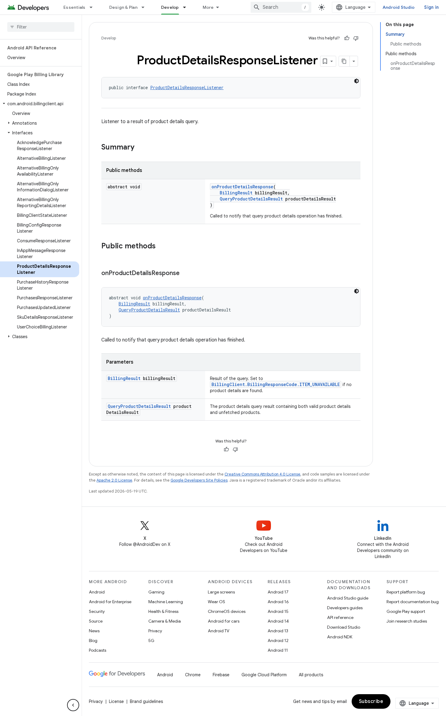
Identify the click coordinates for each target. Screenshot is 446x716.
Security (97, 611)
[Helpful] (346, 38)
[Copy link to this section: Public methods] (162, 246)
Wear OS (216, 601)
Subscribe (371, 701)
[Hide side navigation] (73, 705)
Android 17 (278, 592)
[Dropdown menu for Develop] (187, 7)
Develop (170, 7)
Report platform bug (406, 592)
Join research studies (407, 621)
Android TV (218, 631)
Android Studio (399, 7)
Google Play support (406, 611)
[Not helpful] (355, 38)
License (116, 701)
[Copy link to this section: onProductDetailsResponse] (186, 273)
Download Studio (343, 627)
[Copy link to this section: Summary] (140, 147)
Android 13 (278, 631)
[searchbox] (40, 27)
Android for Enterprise (110, 601)
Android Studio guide (347, 598)
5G (151, 640)
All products (311, 674)
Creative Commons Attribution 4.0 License (262, 474)
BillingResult (236, 193)
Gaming (156, 592)
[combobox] (281, 7)
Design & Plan (123, 7)
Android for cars (223, 621)
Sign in (431, 7)
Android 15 (278, 611)
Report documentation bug (413, 601)
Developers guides (345, 607)
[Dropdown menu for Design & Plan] (145, 7)
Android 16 (278, 601)
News (94, 631)
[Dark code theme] (356, 81)
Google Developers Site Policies (199, 480)
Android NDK (339, 637)
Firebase (221, 674)
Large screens (221, 592)
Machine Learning (165, 601)
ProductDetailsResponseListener (187, 87)
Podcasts (97, 650)
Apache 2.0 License (114, 480)
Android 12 (278, 640)
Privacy (155, 631)
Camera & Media (164, 621)
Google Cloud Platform (264, 674)
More (208, 7)
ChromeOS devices (226, 611)
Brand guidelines (146, 701)
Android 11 (278, 650)
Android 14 (278, 621)
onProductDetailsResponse (242, 187)
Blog (93, 640)
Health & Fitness (163, 611)
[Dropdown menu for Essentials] (94, 7)
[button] (39, 104)
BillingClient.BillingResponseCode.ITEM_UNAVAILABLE (275, 384)
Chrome (193, 674)
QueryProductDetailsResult (251, 199)
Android (97, 592)
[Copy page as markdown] (344, 61)
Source (96, 621)
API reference (340, 617)
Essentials (74, 7)
